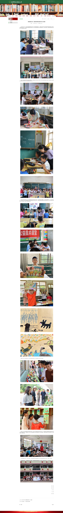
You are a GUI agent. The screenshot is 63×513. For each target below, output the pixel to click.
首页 (12, 15)
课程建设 (27, 15)
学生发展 (20, 15)
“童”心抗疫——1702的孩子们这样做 (26, 501)
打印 (19, 504)
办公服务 (45, 15)
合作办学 (34, 15)
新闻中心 (38, 15)
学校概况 (16, 15)
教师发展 (24, 15)
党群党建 (31, 15)
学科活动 (11, 20)
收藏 (21, 504)
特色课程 (11, 22)
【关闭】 (53, 504)
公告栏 (41, 15)
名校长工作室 (48, 15)
